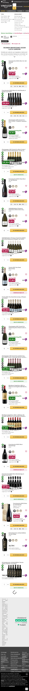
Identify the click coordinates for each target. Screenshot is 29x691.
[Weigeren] (27, 674)
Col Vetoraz (18, 28)
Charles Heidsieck (19, 25)
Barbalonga (18, 16)
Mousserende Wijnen (7, 19)
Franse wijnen (3, 638)
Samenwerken (14, 656)
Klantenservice (14, 652)
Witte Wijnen (5, 17)
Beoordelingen (14, 662)
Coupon (24, 656)
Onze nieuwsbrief (15, 654)
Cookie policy (14, 669)
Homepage (3, 652)
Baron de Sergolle (19, 17)
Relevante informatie (16, 666)
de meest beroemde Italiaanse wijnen (5, 642)
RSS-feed (3, 669)
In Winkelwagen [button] (18, 83)
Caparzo (17, 24)
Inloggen (19, 6)
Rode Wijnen (5, 16)
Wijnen (4, 22)
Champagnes (5, 21)
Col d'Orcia (18, 30)
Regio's (24, 664)
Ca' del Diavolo (19, 21)
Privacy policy (14, 660)
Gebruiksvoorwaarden (16, 658)
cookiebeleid (12, 686)
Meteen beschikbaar (8, 33)
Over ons (3, 654)
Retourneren (14, 664)
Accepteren (26, 688)
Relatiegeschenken (6, 667)
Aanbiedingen (20, 33)
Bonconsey (18, 19)
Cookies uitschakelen (16, 671)
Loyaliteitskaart (17, 1)
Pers (2, 664)
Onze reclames (5, 662)
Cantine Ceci (18, 22)
